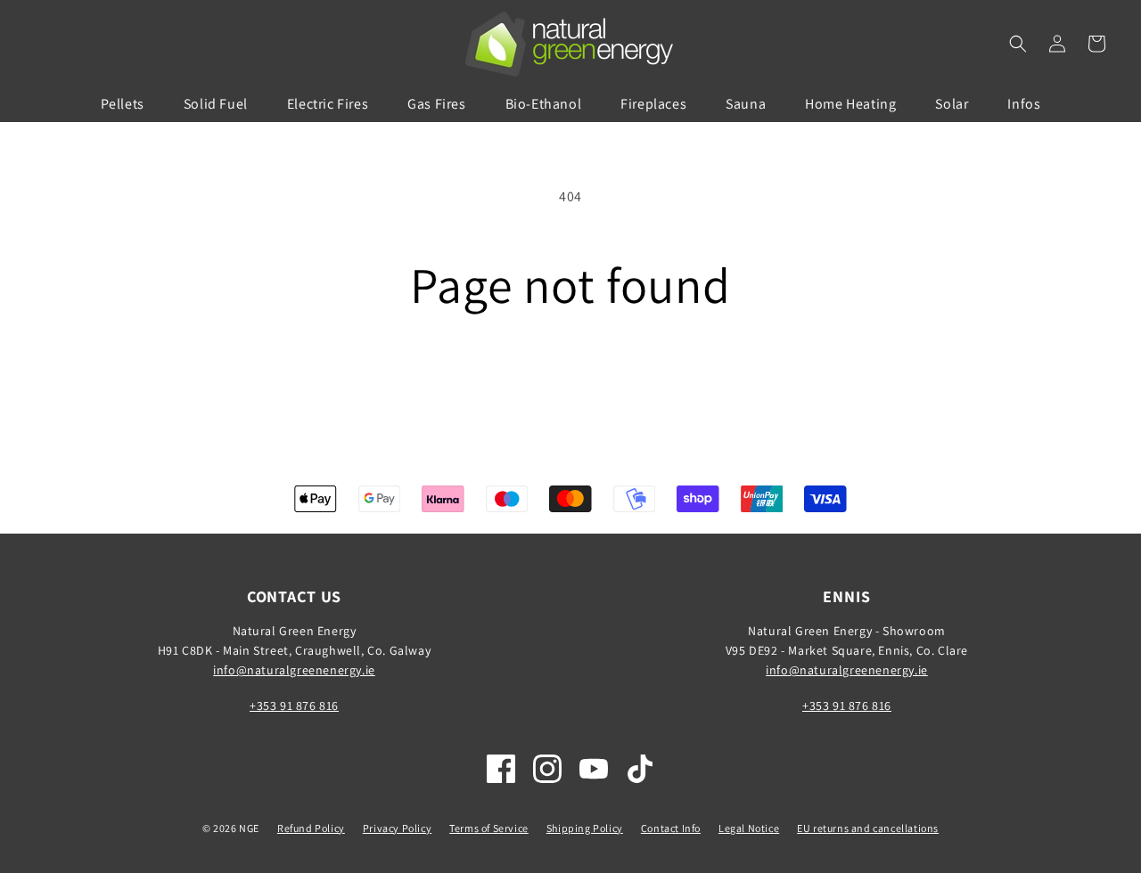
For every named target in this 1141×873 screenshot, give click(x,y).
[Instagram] (547, 769)
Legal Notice (748, 828)
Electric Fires (327, 103)
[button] (1018, 43)
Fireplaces (653, 103)
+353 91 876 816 (294, 706)
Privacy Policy (397, 828)
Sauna (746, 103)
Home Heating (850, 103)
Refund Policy (311, 828)
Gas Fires (436, 103)
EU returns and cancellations (868, 828)
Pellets (122, 103)
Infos (1023, 103)
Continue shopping (571, 379)
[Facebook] (501, 769)
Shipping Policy (584, 828)
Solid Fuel (216, 103)
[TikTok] (640, 769)
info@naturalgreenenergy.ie (294, 670)
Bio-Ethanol (543, 103)
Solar (951, 103)
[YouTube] (593, 769)
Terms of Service (489, 828)
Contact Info (671, 828)
